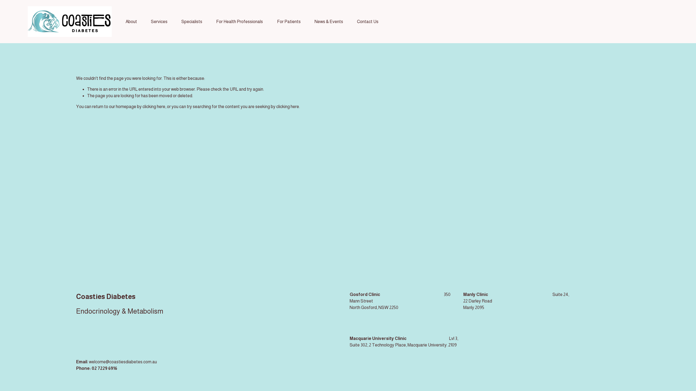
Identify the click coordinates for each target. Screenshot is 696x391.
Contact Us (367, 21)
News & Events (329, 21)
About (131, 21)
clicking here (153, 106)
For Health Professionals (239, 21)
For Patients (289, 21)
